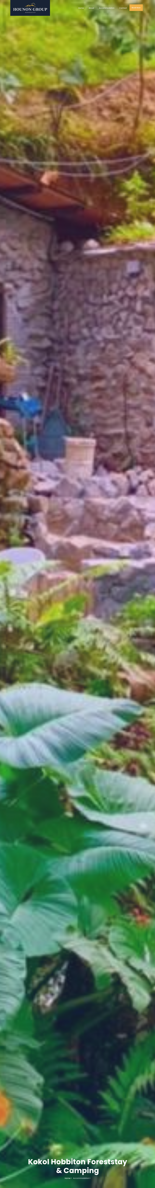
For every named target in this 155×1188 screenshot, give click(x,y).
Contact (123, 8)
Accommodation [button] (106, 8)
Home (81, 8)
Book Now (136, 7)
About (91, 8)
